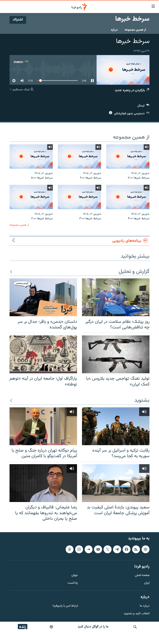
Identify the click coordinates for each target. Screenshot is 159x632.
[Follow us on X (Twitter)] (107, 549)
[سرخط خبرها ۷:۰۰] (127, 156)
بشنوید (141, 400)
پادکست (72, 583)
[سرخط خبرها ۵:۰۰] (31, 156)
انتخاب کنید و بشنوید (136, 613)
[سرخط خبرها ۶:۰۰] (79, 156)
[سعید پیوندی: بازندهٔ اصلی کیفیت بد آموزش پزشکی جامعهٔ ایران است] (115, 483)
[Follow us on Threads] (69, 549)
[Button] (143, 107)
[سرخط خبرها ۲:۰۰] (31, 197)
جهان (74, 575)
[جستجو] (135, 627)
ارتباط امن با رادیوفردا (65, 606)
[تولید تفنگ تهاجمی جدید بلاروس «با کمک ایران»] (115, 354)
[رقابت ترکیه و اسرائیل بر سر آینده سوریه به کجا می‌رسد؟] (115, 426)
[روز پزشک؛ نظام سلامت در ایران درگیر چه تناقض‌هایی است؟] (115, 297)
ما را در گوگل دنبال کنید (93, 626)
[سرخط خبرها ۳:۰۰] (79, 197)
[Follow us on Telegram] (117, 549)
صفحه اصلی (142, 575)
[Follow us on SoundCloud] (89, 549)
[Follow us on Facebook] (126, 549)
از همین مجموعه (135, 29)
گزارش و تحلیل (134, 272)
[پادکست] (51, 627)
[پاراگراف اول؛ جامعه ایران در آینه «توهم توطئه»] (43, 354)
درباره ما (144, 606)
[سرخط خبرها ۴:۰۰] (127, 197)
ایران (146, 583)
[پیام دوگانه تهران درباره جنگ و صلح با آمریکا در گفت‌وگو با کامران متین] (43, 426)
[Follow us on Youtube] (98, 549)
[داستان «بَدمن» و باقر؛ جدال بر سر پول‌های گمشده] (43, 297)
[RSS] (136, 549)
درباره (114, 29)
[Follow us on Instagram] (79, 549)
